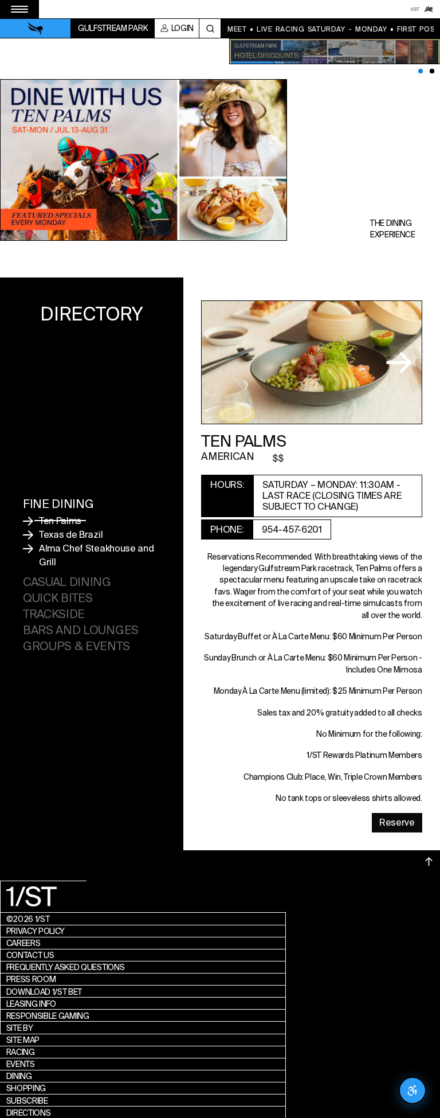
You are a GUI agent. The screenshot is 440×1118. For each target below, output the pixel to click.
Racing (20, 1052)
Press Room (31, 979)
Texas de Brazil (71, 534)
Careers (23, 943)
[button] (393, 362)
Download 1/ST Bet (44, 991)
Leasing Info (31, 1003)
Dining (19, 1076)
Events (20, 1064)
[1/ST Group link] (415, 9)
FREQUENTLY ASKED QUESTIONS (65, 967)
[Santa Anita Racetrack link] (428, 9)
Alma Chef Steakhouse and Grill (96, 555)
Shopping (26, 1088)
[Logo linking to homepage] (35, 29)
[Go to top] (429, 861)
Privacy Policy (35, 931)
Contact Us (30, 955)
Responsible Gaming (47, 1016)
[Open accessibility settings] (412, 1090)
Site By (19, 1028)
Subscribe (27, 1100)
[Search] (210, 28)
